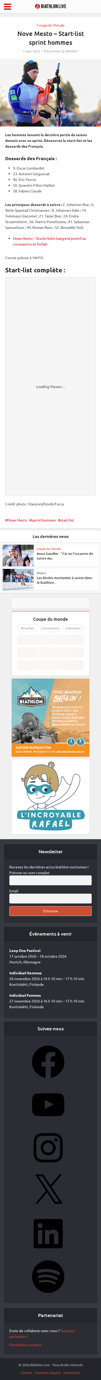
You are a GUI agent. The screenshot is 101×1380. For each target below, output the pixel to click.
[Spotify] (48, 1294)
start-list (67, 520)
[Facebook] (48, 1079)
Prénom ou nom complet (29, 872)
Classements (50, 628)
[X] (48, 1208)
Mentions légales (48, 1372)
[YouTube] (48, 1122)
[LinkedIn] (48, 1251)
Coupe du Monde (50, 25)
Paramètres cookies (25, 1344)
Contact (26, 1372)
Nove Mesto (17, 520)
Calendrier (73, 628)
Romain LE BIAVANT (64, 51)
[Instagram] (48, 1165)
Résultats (27, 628)
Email (13, 890)
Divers (41, 573)
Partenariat (72, 1372)
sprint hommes (44, 520)
